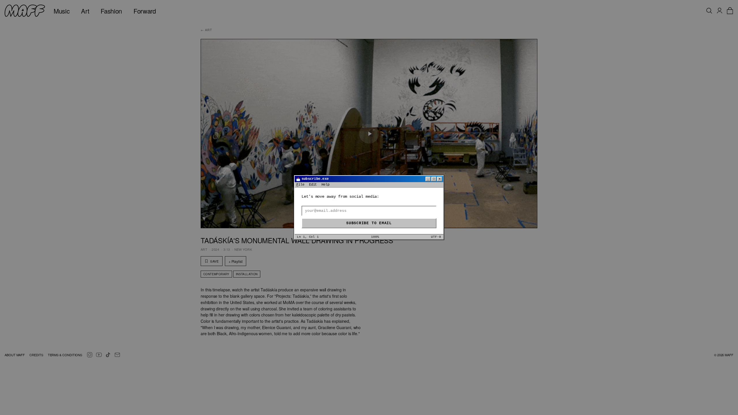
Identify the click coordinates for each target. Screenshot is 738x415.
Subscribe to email (369, 223)
